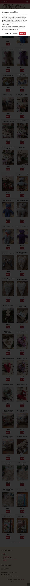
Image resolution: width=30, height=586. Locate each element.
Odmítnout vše (8, 33)
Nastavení (15, 33)
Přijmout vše (22, 33)
